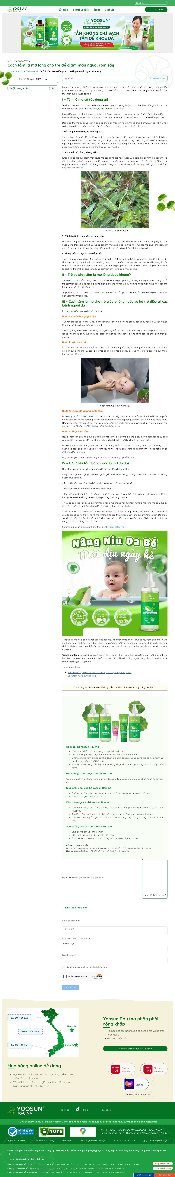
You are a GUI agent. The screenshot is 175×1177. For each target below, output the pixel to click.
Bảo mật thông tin (17, 1140)
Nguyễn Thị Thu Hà (37, 79)
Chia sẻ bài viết (157, 78)
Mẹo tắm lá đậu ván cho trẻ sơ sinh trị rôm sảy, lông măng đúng (100, 672)
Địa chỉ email (69, 955)
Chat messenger (144, 1175)
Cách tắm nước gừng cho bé (82, 675)
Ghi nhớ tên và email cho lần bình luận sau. (86, 967)
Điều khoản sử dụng (44, 1140)
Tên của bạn (68, 943)
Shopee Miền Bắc (162, 1163)
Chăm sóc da (32, 71)
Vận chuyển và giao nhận (92, 1140)
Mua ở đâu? (110, 9)
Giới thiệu (67, 1140)
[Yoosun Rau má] (17, 9)
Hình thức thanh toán (124, 1140)
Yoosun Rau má (16, 71)
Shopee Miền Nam (163, 1168)
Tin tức (97, 9)
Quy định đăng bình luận (155, 1140)
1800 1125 (156, 9)
